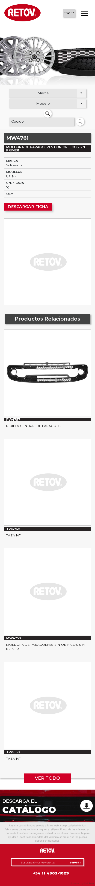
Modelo (43, 103)
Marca (43, 93)
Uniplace (89, 883)
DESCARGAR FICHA (28, 206)
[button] (69, 13)
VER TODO (47, 778)
